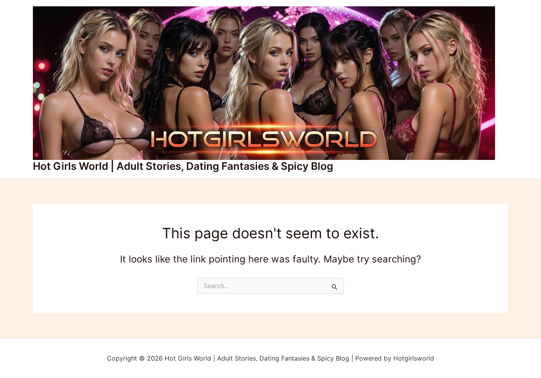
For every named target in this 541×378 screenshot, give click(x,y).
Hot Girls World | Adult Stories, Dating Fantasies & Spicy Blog (183, 166)
